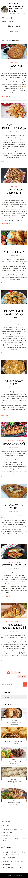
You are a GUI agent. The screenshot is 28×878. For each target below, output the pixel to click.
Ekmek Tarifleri (14, 62)
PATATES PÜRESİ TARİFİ (10, 851)
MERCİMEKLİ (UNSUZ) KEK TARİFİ (14, 626)
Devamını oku (4, 96)
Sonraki (20, 676)
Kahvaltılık (6, 440)
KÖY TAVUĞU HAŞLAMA (14, 722)
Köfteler (14, 759)
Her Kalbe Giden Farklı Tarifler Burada (17, 8)
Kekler (18, 562)
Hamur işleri (11, 562)
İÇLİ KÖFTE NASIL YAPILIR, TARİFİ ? (14, 742)
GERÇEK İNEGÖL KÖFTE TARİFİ (14, 761)
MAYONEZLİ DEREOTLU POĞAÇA (14, 126)
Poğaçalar (14, 121)
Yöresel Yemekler (14, 740)
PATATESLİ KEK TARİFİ (14, 565)
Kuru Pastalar (14, 186)
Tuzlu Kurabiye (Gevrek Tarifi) (14, 191)
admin (21, 858)
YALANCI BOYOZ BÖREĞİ (14, 383)
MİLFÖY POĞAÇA (14, 252)
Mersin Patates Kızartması (10, 826)
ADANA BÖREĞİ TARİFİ (14, 507)
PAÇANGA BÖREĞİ (14, 443)
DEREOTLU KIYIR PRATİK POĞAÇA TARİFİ (14, 314)
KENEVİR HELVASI (8, 864)
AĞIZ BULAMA (7, 835)
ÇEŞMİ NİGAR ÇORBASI (10, 858)
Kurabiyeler (14, 779)
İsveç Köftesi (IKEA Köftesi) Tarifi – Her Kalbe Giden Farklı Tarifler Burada (14, 853)
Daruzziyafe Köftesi (14, 802)
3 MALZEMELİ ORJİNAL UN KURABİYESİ (14, 782)
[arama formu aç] (17, 3)
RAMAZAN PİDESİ (14, 65)
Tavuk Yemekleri (14, 720)
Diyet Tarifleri (9, 621)
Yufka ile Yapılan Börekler (14, 378)
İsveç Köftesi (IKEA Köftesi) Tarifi (12, 829)
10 (19, 673)
